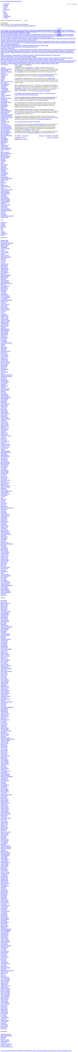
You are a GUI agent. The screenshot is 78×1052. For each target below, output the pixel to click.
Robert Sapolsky (5, 926)
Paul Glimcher (4, 746)
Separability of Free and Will (39, 35)
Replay (2, 184)
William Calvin (4, 653)
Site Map (8, 1050)
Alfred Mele (3, 469)
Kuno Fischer (4, 352)
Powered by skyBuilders (17, 1050)
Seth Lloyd (3, 830)
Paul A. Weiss (4, 1005)
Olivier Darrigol (4, 682)
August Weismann (5, 1003)
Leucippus (3, 431)
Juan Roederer (4, 915)
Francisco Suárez (5, 560)
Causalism (3, 76)
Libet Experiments (5, 149)
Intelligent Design (5, 59)
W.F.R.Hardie (4, 383)
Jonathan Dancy (4, 323)
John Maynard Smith (6, 848)
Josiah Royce (4, 520)
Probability (3, 175)
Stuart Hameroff (4, 762)
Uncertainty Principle (54, 52)
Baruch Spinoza (4, 550)
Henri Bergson (4, 270)
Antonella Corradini (5, 320)
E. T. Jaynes (3, 793)
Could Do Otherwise (6, 95)
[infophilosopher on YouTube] (76, 4)
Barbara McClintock (5, 852)
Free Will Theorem (5, 130)
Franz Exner (4, 718)
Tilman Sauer (4, 927)
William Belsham (5, 269)
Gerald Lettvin (4, 823)
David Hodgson (4, 395)
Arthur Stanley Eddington (7, 707)
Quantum (6, 15)
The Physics (18, 30)
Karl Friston (3, 732)
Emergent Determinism (6, 110)
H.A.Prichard (4, 503)
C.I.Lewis (3, 437)
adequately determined (44, 119)
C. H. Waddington (5, 995)
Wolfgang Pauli (4, 877)
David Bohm (4, 631)
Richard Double (4, 337)
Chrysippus (3, 311)
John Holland (4, 786)
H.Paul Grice (4, 377)
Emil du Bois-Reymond (6, 283)
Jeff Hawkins (4, 769)
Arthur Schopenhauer (6, 534)
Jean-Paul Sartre (4, 525)
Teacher (21, 139)
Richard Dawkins (5, 686)
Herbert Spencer (4, 952)
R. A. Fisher (3, 721)
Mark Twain (4, 564)
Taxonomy (3, 203)
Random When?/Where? (6, 178)
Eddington (27, 129)
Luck (2, 150)
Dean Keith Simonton (6, 945)
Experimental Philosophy (7, 114)
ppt (10, 1034)
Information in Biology (67, 58)
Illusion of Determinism (6, 135)
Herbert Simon (4, 944)
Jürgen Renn (4, 909)
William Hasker (4, 385)
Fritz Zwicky (4, 1028)
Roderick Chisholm (5, 309)
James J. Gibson (4, 743)
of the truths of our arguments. (43, 90)
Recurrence (21, 33)
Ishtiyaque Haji (4, 380)
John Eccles (3, 705)
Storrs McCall (4, 457)
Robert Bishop (4, 277)
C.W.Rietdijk (4, 517)
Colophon (33, 56)
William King (4, 416)
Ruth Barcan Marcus (6, 452)
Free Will (23, 55)
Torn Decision (4, 207)
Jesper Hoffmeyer (5, 784)
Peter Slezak (4, 545)
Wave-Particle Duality (64, 52)
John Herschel (4, 779)
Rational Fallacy (4, 179)
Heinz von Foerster (5, 990)
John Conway (4, 669)
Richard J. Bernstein (5, 275)
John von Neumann (5, 992)
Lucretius (3, 449)
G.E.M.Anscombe (5, 248)
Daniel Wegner (4, 1001)
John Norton (4, 481)
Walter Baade (4, 607)
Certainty (3, 78)
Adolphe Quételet (5, 902)
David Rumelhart (5, 922)
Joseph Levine (4, 434)
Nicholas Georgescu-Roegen (7, 739)
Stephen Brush (4, 647)
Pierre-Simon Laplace (6, 818)
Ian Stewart (3, 959)
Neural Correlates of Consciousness (59, 41)
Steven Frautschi (5, 728)
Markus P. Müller (5, 865)
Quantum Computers (60, 62)
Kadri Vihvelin (4, 571)
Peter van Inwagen (5, 567)
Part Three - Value (20, 137)
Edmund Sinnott (4, 947)
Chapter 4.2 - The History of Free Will (48, 135)
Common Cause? (23, 60)
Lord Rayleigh (4, 906)
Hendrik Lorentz (5, 833)
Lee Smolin (3, 949)
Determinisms (8, 45)
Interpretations (4, 51)
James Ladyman (4, 424)
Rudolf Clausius (4, 667)
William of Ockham (5, 485)
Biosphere (29, 58)
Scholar (26, 139)
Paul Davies (3, 685)
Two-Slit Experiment (44, 52)
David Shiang (4, 538)
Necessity (3, 161)
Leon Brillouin (4, 645)
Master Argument (5, 152)
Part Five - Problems (52, 137)
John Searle (3, 535)
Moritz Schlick (4, 530)
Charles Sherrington (5, 941)
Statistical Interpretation (16, 52)
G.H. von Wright (5, 574)
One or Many (19, 40)
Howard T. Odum (5, 872)
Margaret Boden (4, 629)
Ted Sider (3, 541)
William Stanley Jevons (6, 794)
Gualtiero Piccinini (5, 494)
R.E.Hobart (3, 392)
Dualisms (18, 31)
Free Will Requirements (6, 128)
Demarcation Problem (45, 38)
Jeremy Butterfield (5, 295)
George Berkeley (5, 272)
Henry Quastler (4, 901)
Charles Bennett (4, 625)
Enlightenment (4, 109)
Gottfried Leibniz (5, 428)
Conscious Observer (13, 49)
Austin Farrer (4, 347)
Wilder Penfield (4, 880)
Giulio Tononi (4, 973)
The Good (26, 37)
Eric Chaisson (4, 663)
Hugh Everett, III (5, 717)
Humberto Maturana (5, 845)
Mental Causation (65, 31)
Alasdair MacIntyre (5, 451)
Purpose (73, 42)
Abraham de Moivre (5, 696)
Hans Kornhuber (5, 807)
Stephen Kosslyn (5, 808)
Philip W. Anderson (5, 603)
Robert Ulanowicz (5, 977)
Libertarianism (4, 146)
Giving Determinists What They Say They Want (28, 121)
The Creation (12, 30)
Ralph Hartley (4, 766)
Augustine (3, 259)
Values (54, 55)
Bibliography (10, 56)
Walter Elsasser (4, 715)
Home (16, 64)
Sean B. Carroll (4, 658)
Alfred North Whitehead (6, 585)
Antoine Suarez (4, 962)
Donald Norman (4, 869)
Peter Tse (3, 974)
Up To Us (3, 213)
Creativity (3, 96)
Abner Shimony (4, 942)
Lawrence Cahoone (5, 297)
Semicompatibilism (5, 193)
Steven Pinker (4, 495)
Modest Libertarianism (6, 153)
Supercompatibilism (5, 200)
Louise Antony (4, 251)
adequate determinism (40, 124)
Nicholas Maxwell (5, 456)
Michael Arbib (4, 604)
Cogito (18, 124)
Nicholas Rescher (5, 516)
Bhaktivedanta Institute (6, 1035)
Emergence (53, 38)
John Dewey (4, 336)
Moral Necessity (4, 155)
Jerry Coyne (3, 675)
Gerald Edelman (4, 708)
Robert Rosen (4, 916)
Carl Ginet (3, 370)
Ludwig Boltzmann (5, 633)
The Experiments (70, 30)
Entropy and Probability (12, 46)
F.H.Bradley (4, 291)
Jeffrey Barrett (4, 266)
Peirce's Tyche (22, 46)
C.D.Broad (3, 293)
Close (25, 20)
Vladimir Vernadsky (5, 985)
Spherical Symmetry (27, 63)
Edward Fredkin (4, 729)
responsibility (20, 71)
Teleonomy (46, 59)
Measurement (57, 31)
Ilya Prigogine (4, 895)
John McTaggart (4, 464)
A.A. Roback (4, 912)
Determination (4, 101)
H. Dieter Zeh (4, 1021)
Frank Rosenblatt (5, 917)
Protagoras (3, 505)
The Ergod (49, 37)
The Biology (25, 30)
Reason (38, 45)
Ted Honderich (4, 399)
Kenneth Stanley (5, 956)
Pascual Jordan (4, 796)
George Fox (3, 725)
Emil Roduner (4, 913)
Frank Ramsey (4, 509)
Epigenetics (56, 58)
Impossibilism (4, 138)
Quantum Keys (30, 62)
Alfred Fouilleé (4, 359)
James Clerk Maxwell (6, 847)
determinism (30, 67)
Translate (59, 28)
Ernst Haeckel (4, 758)
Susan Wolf (3, 593)
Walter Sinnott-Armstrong (7, 543)
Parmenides (3, 488)
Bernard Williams (5, 589)
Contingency (4, 92)
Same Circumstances (6, 186)
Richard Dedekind (5, 690)
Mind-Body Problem (12, 41)
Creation (14, 55)
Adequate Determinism (6, 35)
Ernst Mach (3, 837)
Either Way (3, 107)
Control (2, 94)
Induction (49, 31)
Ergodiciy (22, 31)
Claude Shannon (5, 938)
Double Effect (4, 106)
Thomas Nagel (4, 477)
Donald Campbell (5, 654)
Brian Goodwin (4, 750)
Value (5, 8)
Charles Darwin (4, 683)
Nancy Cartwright (5, 304)
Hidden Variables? (71, 60)
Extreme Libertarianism (6, 116)
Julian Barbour (4, 617)
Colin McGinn (4, 460)
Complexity (24, 38)
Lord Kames (4, 408)
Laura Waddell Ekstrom (6, 343)
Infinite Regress (72, 38)
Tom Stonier (4, 960)
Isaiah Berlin (4, 273)
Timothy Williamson (5, 590)
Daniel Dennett (4, 331)
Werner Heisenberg (5, 775)
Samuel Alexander (5, 244)
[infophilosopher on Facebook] (74, 4)
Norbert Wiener (4, 1012)
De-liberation (4, 99)
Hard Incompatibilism (6, 132)
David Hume (4, 402)
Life (5, 10)
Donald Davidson (5, 324)
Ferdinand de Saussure (6, 929)
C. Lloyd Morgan (5, 441)
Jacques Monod (4, 861)
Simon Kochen (4, 805)
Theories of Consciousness (43, 41)
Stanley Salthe (4, 924)
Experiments (24, 45)
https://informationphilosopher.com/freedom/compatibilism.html (20, 25)
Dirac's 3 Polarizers (65, 49)
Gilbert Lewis (4, 826)
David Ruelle (4, 920)
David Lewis (4, 438)
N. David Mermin (5, 855)
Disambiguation (4, 105)
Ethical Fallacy (4, 113)
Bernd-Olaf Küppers (6, 814)
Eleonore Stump (4, 559)
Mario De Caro (4, 326)
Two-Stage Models (69, 35)
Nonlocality (9, 33)
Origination (3, 167)
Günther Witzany (5, 1017)
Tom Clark (3, 313)
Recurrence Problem (53, 51)
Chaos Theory (4, 83)
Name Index (21, 56)
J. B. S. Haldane (4, 761)
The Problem (9, 34)
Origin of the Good (34, 37)
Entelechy (46, 58)
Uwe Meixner (4, 467)
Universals (31, 40)
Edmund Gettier (4, 369)
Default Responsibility (6, 98)
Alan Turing (3, 976)
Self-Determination (27, 35)
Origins (16, 59)
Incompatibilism (4, 139)
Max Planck (3, 888)
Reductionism (8, 44)
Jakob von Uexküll (5, 994)
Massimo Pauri (4, 879)
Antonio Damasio (5, 681)
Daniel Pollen (4, 894)
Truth (35, 40)
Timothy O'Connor (5, 487)
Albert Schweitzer (5, 532)
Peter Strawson (4, 557)
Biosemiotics (24, 58)
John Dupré (3, 704)
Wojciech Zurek (4, 1026)
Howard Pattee (4, 876)
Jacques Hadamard (5, 755)
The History (16, 34)
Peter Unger (3, 566)
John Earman (4, 341)
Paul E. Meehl (4, 466)
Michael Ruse (4, 923)
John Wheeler (4, 1008)
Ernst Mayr (3, 850)
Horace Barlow (4, 618)
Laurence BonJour (5, 286)
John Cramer (4, 676)
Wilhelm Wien (4, 1010)
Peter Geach (3, 367)
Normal (17, 139)
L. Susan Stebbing (5, 552)
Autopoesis (7, 58)
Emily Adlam (4, 600)
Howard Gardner (5, 735)
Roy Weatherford (5, 581)
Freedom (6, 6)
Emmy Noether (4, 866)
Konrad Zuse (4, 1027)
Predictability (4, 174)
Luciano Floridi (4, 356)
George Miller (4, 857)
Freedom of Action (5, 121)
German (59, 32)
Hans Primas (4, 897)
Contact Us (3, 1050)
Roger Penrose (4, 881)
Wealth (58, 55)
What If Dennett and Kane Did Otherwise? (7, 216)
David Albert (4, 602)
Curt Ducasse (4, 340)
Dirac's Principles (56, 49)
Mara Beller (3, 624)
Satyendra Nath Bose (6, 639)
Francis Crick (4, 678)
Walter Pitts (3, 887)
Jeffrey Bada (4, 610)
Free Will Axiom (5, 124)
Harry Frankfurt (4, 361)
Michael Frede (4, 365)
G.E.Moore (3, 474)
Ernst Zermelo (4, 1024)
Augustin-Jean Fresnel (6, 730)
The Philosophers (40, 30)
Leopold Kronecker (5, 812)
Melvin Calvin (4, 651)
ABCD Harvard (4, 1034)
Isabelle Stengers (5, 553)
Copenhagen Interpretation (24, 49)
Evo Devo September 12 (6, 1044)
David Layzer (4, 820)
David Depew (4, 697)
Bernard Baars (4, 609)
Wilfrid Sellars (4, 536)
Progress (34, 45)
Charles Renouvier (5, 514)
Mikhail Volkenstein (5, 988)
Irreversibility (11, 51)
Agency (2, 44)
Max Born (3, 638)
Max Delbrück (4, 694)
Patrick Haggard (4, 760)
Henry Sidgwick (5, 542)
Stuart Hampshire (5, 381)
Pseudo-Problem (5, 177)
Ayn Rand (3, 510)
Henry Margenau (5, 840)
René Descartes (4, 334)
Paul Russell (4, 523)
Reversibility (27, 33)
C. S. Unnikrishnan (5, 978)
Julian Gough (4, 751)
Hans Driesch (4, 703)
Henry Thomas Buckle (6, 649)
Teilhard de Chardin (5, 967)
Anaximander (4, 247)
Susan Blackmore (5, 280)
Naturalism (3, 160)
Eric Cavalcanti (4, 661)
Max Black (3, 279)
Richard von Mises (5, 991)
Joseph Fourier (4, 724)
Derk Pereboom (4, 492)
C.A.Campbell (4, 298)
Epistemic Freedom (5, 112)
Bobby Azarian (4, 606)
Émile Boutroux (4, 288)
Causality (3, 77)
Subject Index (27, 56)
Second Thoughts (5, 191)
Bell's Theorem (4, 60)
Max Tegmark (4, 966)
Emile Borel (3, 636)
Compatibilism (4, 85)
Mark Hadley (4, 757)
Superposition (25, 52)
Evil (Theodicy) (43, 37)
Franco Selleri (4, 937)
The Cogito (3, 34)
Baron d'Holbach (5, 398)
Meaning (3, 40)
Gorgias (2, 373)
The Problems (55, 30)
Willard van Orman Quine (7, 507)
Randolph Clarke (5, 315)
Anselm (2, 250)
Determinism (41, 49)
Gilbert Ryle (3, 524)
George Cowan (4, 674)
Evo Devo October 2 (6, 1045)
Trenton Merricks (5, 470)
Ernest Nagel (4, 476)
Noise (2, 163)
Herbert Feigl (4, 348)
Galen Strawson (4, 556)
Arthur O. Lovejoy (5, 445)
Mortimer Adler (4, 240)
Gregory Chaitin (4, 664)
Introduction (7, 4)
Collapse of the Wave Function (7, 49)
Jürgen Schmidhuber (6, 930)
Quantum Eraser (69, 62)
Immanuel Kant (4, 410)
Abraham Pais (4, 875)
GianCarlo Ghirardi (5, 740)
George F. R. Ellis (5, 714)
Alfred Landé (4, 816)
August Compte (4, 319)
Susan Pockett (4, 890)
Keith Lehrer (4, 427)
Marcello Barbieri (5, 614)
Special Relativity (5, 198)
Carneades (3, 302)
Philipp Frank (4, 726)
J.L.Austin (3, 261)
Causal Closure (4, 74)
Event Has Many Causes (6, 117)
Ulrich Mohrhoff (5, 859)
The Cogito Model (5, 84)
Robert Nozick (4, 484)
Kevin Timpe (4, 563)
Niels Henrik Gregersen (6, 376)
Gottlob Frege (4, 366)
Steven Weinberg (5, 1002)
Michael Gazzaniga (5, 737)
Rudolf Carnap (4, 301)
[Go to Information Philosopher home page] (11, 1)
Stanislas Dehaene (5, 693)
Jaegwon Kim (4, 415)
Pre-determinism (4, 173)
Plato (2, 498)
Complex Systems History (33, 38)
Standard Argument (50, 35)
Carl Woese (3, 1019)
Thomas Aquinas (5, 252)
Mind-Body (3, 33)
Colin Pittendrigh (5, 886)
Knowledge (6, 9)
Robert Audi (4, 258)
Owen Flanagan (4, 355)
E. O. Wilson (4, 1016)
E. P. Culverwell (4, 679)
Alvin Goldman (4, 372)
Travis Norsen (4, 870)
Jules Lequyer (4, 430)
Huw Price (3, 502)
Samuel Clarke (4, 316)
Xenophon (3, 595)
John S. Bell (3, 622)
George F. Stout (4, 554)
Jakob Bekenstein (5, 621)
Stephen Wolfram (5, 1020)
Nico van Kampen (5, 980)
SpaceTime (8, 52)
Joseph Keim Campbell (6, 300)
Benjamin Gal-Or (5, 733)
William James (4, 406)
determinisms (18, 88)
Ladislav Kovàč (4, 811)
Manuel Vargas (4, 568)
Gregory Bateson (5, 620)
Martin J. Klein (4, 801)
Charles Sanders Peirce (6, 491)
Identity (39, 31)
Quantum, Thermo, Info (31, 51)
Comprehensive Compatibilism (4, 89)
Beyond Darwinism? (15, 58)
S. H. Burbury (4, 650)
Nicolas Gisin (4, 744)
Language (29, 45)
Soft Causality (4, 196)
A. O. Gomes (4, 748)
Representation (15, 44)
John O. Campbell (5, 656)
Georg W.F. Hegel (5, 388)
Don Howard (4, 787)
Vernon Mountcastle (5, 862)
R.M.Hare (3, 387)
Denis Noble (4, 868)
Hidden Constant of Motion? (60, 60)
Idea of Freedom (5, 134)
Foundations (73, 49)
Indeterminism (47, 49)
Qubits (19, 63)
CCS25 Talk (4, 1042)
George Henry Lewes (6, 435)
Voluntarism (3, 214)
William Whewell (5, 584)
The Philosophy (32, 30)
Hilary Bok (3, 284)
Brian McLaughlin (5, 463)
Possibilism (3, 170)
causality (24, 89)
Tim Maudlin (4, 453)
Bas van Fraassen (5, 363)
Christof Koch (4, 804)
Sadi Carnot (3, 657)
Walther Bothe (4, 640)
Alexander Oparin (5, 873)
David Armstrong (5, 255)
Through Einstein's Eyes (31, 46)
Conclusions (4, 56)
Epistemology (60, 38)
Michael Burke (4, 294)
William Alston (4, 246)
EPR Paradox (39, 60)
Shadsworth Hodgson (6, 397)
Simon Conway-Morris (6, 671)
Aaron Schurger (4, 933)
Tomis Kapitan (4, 412)
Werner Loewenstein (6, 832)
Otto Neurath (4, 478)
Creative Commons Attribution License (41, 1050)
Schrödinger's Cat (62, 51)
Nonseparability (44, 62)
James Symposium (5, 1041)
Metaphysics (73, 31)
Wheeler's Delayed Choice (52, 63)
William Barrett (4, 268)
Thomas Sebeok (4, 935)
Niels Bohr (3, 632)
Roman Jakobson (5, 791)
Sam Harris (3, 384)
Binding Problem (21, 41)
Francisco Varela (5, 983)
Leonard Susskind (5, 963)
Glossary (15, 56)
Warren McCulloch (5, 854)
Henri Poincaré (4, 891)
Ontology (14, 40)
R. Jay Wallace (4, 577)
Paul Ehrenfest (4, 710)
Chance (5, 13)
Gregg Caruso (4, 305)
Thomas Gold (4, 747)
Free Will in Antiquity (24, 34)
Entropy (51, 58)
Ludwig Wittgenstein (6, 592)
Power (51, 55)
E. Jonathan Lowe (5, 446)
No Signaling (51, 62)
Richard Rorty (4, 518)
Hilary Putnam (4, 506)
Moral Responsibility (17, 35)
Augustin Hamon (5, 764)
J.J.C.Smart (3, 546)
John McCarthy (4, 851)
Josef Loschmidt (4, 834)
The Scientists (48, 30)
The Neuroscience (57, 34)
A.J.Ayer (3, 262)
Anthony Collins (5, 318)
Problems (6, 5)
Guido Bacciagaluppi (6, 611)
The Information (4, 30)
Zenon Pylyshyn (5, 899)
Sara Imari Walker (5, 996)
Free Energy (8, 37)
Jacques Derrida (4, 333)
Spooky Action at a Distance (39, 63)
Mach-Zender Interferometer (20, 62)
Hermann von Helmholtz (7, 776)
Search (55, 32)
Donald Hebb (4, 772)
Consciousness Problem (31, 41)
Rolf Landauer (4, 815)
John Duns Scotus (5, 531)
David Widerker (4, 586)
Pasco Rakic (4, 904)
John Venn (3, 570)
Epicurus (3, 345)
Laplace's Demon (5, 145)
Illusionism (3, 137)
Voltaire (2, 572)
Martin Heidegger (5, 390)
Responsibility (4, 185)
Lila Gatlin (3, 736)
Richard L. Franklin (5, 362)
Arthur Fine (3, 349)
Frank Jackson (4, 405)
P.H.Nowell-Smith (5, 482)
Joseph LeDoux (4, 822)
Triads (46, 45)
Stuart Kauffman (5, 800)
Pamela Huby (4, 401)
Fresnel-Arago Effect (48, 60)
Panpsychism (68, 42)
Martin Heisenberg (5, 773)
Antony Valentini (5, 981)
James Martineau (5, 455)
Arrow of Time (4, 31)
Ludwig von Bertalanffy (6, 627)
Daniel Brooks (4, 646)
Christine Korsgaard (5, 419)
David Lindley (4, 829)
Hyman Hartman (5, 768)
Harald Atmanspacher (6, 257)
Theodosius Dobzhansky (7, 701)
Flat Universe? (31, 31)
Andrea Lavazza (5, 423)
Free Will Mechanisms (35, 34)
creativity (53, 116)
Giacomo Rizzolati (5, 911)
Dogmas (14, 45)
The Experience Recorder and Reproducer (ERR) (36, 42)
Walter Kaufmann (5, 413)
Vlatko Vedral (4, 984)
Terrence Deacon (5, 687)
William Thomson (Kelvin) (7, 970)
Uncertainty (3, 211)
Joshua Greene (4, 753)
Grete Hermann (4, 778)
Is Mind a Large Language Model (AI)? (14, 42)
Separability (3, 195)
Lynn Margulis (4, 841)
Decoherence (34, 49)
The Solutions (62, 30)
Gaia (60, 58)
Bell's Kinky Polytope (13, 60)
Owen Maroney (4, 843)
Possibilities (15, 33)
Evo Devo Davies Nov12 (7, 1046)
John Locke (3, 442)
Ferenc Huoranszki (5, 403)
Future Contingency (5, 131)
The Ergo (3, 37)
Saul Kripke (3, 420)
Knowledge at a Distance (7, 62)
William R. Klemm (5, 802)
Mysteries (3, 159)
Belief (19, 38)
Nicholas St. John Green (6, 374)
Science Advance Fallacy (7, 189)
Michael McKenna (5, 462)
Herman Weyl (4, 1006)
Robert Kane (4, 409)
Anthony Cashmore (5, 660)
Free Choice (3, 120)
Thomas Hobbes (5, 394)
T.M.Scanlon (4, 528)
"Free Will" (3, 123)
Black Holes (4, 48)
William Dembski (5, 329)
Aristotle (3, 254)
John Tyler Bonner (5, 635)
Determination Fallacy (6, 102)
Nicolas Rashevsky (5, 905)
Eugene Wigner (4, 1013)
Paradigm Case (4, 168)
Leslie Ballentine (5, 613)
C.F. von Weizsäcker (6, 582)
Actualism (3, 67)
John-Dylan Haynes (5, 771)
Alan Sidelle (4, 539)
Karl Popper (3, 499)
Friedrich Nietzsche (5, 480)
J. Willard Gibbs (4, 742)
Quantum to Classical (42, 51)
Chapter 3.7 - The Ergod (22, 135)
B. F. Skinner (4, 948)
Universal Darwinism (54, 59)
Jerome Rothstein (5, 919)
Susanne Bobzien (5, 282)
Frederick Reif (4, 908)
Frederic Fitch (4, 354)
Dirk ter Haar (4, 754)
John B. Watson (4, 999)
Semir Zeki (3, 1023)
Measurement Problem (19, 51)
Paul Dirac (3, 700)
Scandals (6, 17)
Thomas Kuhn (4, 421)
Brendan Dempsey (5, 330)
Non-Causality (4, 164)
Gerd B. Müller (4, 863)
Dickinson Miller (5, 473)
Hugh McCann (4, 459)
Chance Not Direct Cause (7, 81)
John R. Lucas (4, 448)
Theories (43, 45)
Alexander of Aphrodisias (7, 243)
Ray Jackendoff (4, 790)
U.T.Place (3, 496)
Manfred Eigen (4, 711)
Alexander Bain (4, 264)
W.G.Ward (3, 578)
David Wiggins (4, 588)
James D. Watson (5, 998)
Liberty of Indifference (6, 148)
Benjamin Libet (4, 827)
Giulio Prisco (4, 898)
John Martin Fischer (5, 351)
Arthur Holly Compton (6, 668)
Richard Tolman (4, 971)
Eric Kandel (3, 797)
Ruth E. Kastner (4, 798)
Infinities (3, 143)
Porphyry (3, 500)
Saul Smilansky (4, 548)
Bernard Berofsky (5, 276)
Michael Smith (4, 549)
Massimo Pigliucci (5, 883)
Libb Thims (3, 969)
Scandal (2, 188)
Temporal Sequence (5, 204)
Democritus (3, 327)
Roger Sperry (4, 953)
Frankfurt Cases (4, 119)
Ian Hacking (4, 379)
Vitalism (62, 59)
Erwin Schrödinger (5, 931)
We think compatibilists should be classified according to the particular (32, 97)
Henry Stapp (4, 958)
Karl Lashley (4, 819)
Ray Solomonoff (5, 951)
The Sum (3, 38)
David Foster (4, 722)
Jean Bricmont (4, 642)
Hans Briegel (4, 643)
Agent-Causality (4, 70)
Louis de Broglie (5, 692)
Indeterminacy (4, 141)
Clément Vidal (4, 987)
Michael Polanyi (4, 893)
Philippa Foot (4, 358)
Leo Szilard (3, 965)
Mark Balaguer (4, 265)
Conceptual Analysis (6, 91)
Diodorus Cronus (5, 322)
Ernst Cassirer (4, 306)
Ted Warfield (4, 579)
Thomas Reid (4, 513)
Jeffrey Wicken (4, 1009)
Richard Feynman (5, 719)
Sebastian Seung (5, 934)
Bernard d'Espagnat (5, 699)
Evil (26, 31)
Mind (5, 12)
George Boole (4, 287)
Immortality (44, 31)
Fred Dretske (4, 338)
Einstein (18, 55)
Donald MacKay (5, 838)
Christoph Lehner (5, 426)
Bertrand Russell (5, 521)
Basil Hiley (3, 782)
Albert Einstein (4, 712)
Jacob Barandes (4, 615)
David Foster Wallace (6, 575)
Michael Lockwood (5, 444)
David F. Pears (4, 489)
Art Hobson (3, 783)
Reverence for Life (33, 59)
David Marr (3, 844)
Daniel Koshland (5, 809)
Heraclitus (3, 391)
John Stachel (4, 955)
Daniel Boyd (4, 290)
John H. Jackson (5, 789)
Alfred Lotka (4, 836)
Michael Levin (4, 433)
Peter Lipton (4, 439)
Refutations (3, 182)
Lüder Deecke (4, 689)
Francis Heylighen (5, 780)
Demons (3, 45)
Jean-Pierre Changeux (6, 665)
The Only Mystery (33, 52)
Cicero (2, 312)
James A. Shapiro (5, 940)
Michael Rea (4, 512)
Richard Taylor (4, 561)
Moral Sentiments (5, 157)
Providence (26, 40)
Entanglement (7, 16)
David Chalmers (4, 308)
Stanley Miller (4, 858)
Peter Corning (4, 672)
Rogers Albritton (5, 241)
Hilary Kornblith (5, 417)
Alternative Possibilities (68, 34)
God (36, 31)
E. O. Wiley (3, 1014)
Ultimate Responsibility (6, 210)
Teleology (40, 59)
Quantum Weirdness (13, 63)
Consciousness (11, 31)
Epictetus (3, 344)
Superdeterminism (60, 35)
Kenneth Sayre (4, 527)
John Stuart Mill (4, 471)
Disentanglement (32, 60)
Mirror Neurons (52, 42)
